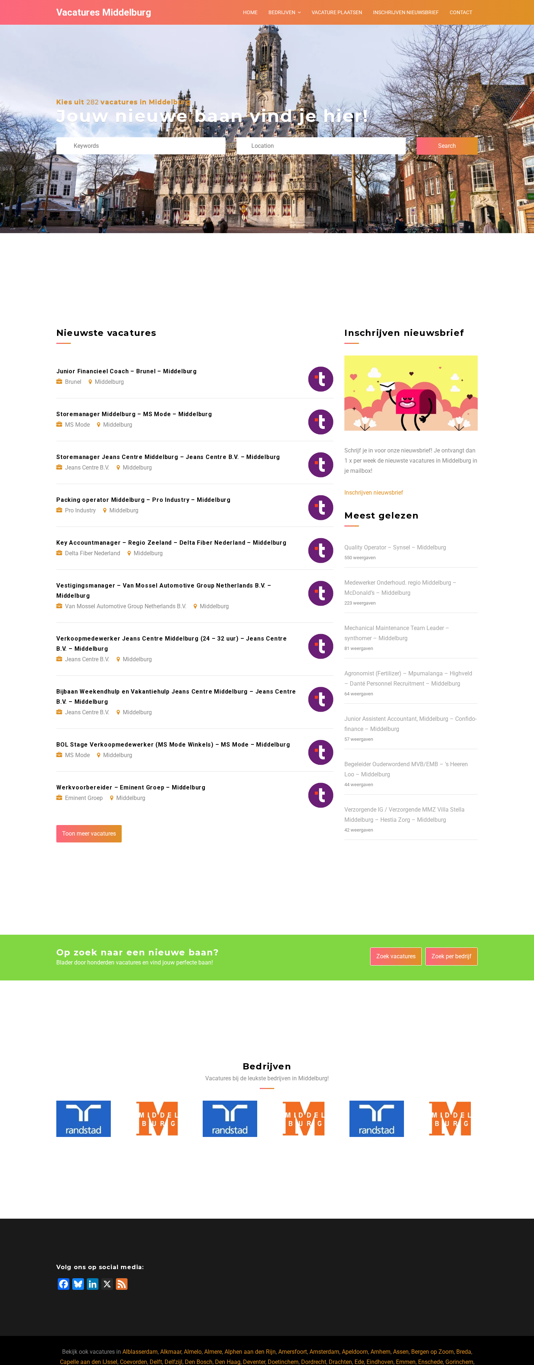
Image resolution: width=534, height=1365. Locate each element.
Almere (213, 1351)
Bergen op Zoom (432, 1351)
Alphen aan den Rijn (250, 1351)
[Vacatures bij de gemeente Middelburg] (84, 1118)
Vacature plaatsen (337, 12)
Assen (401, 1351)
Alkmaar (170, 1351)
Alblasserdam (140, 1351)
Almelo (193, 1351)
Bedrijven (281, 12)
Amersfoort (292, 1351)
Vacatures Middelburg (103, 12)
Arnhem (381, 1351)
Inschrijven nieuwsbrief (406, 12)
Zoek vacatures (396, 956)
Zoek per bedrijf (452, 956)
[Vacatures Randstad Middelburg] (157, 1119)
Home (250, 12)
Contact (461, 12)
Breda (463, 1351)
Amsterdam (324, 1351)
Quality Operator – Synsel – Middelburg (395, 547)
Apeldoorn (355, 1351)
